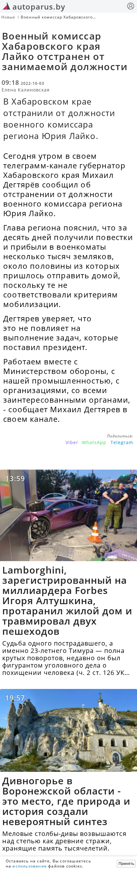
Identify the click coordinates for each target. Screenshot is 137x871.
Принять (126, 863)
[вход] (130, 6)
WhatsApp (94, 442)
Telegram (122, 442)
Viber (72, 442)
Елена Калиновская (26, 90)
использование (29, 866)
